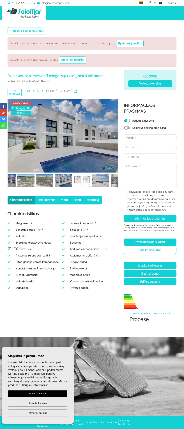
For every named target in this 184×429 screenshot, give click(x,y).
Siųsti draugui (150, 273)
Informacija (116, 27)
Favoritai (171, 2)
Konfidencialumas (97, 422)
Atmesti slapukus (38, 412)
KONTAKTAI (168, 27)
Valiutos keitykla (150, 83)
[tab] (21, 200)
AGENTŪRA (48, 27)
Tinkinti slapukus (38, 403)
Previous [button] (11, 135)
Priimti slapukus (37, 393)
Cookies (113, 422)
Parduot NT (133, 27)
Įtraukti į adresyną (150, 265)
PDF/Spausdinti (150, 281)
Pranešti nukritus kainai (150, 242)
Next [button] (114, 135)
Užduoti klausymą (143, 120)
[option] (63, 136)
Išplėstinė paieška (130, 43)
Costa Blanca (150, 27)
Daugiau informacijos (35, 385)
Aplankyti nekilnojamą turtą (149, 127)
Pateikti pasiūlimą (150, 250)
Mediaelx (64, 424)
